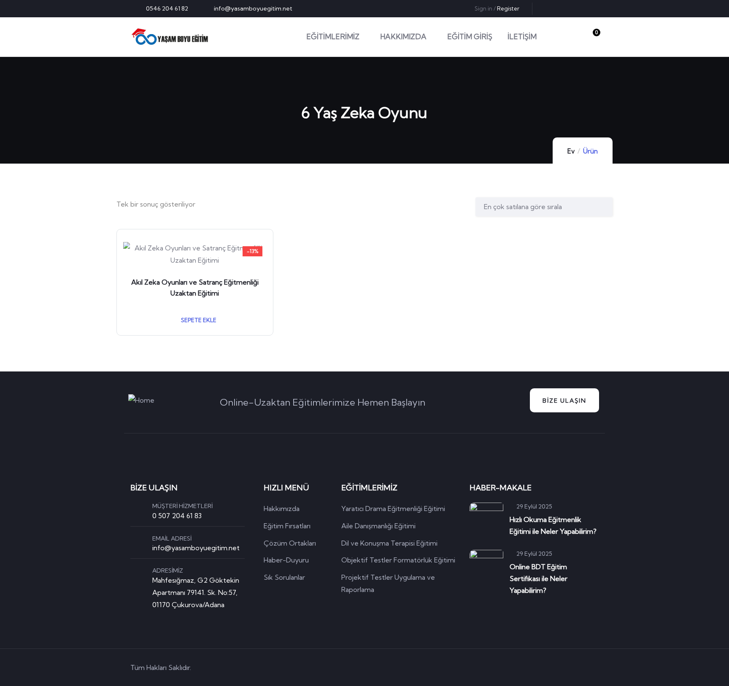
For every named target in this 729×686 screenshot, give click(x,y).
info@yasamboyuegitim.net (196, 547)
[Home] (169, 36)
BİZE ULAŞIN (564, 400)
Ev (571, 151)
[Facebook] (565, 8)
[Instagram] (593, 8)
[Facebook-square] (546, 668)
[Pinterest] (579, 8)
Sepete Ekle (198, 320)
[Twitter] (551, 8)
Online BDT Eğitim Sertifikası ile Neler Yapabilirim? (538, 578)
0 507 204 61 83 (177, 515)
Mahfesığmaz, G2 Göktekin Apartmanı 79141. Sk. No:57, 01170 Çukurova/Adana (195, 592)
